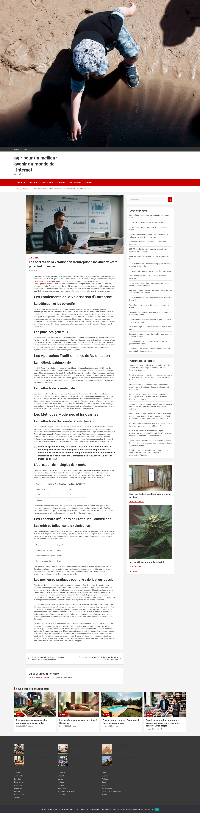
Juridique (61, 773)
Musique (105, 776)
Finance (17, 791)
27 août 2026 (21, 726)
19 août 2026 (107, 726)
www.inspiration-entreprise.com (46, 284)
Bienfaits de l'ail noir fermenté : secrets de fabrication (149, 394)
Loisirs (88, 182)
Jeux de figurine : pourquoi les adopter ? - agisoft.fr (148, 423)
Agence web (62, 788)
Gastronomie (19, 795)
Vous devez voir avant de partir (32, 688)
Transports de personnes (111, 791)
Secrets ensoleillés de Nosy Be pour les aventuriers (148, 375)
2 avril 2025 (33, 271)
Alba (40, 271)
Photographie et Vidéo (66, 791)
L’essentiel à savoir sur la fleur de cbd (146, 562)
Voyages (61, 182)
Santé (104, 782)
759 (134, 571)
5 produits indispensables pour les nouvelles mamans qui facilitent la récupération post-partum (126, 747)
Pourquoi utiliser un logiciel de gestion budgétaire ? (148, 365)
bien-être (63, 714)
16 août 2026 (150, 729)
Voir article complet (136, 501)
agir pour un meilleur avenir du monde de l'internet (35, 164)
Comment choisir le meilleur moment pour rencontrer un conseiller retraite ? (48, 658)
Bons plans (47, 182)
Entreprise (75, 182)
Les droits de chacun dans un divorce (84, 745)
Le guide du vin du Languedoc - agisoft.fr (144, 404)
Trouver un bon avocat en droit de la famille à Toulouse (150, 440)
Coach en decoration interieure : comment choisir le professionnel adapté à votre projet (163, 723)
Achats (17, 773)
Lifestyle (61, 776)
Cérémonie (18, 785)
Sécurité (105, 785)
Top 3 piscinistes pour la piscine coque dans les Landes (150, 271)
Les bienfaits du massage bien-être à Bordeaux (147, 222)
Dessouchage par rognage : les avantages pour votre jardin (31, 721)
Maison (33, 182)
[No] (197, 809)
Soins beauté (107, 788)
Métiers (61, 785)
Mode (104, 773)
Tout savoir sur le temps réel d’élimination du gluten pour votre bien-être (98, 658)
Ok (157, 809)
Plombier (61, 795)
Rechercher (170, 199)
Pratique (21, 182)
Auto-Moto (18, 776)
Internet (17, 798)
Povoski (30, 726)
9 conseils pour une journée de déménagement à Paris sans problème (150, 406)
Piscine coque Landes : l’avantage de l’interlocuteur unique (121, 721)
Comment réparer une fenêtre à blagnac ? (145, 426)
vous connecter (44, 678)
